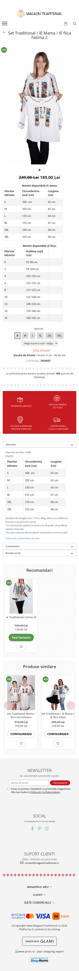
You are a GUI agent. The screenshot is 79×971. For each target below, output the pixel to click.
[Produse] (5, 24)
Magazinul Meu (38, 887)
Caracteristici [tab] (13, 546)
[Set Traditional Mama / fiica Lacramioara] (21, 692)
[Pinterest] (39, 828)
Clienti (38, 895)
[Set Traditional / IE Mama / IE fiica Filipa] (58, 692)
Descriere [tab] (11, 444)
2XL (49, 335)
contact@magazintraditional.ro (41, 863)
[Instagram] (47, 828)
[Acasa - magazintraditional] (39, 13)
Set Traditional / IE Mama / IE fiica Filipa (58, 715)
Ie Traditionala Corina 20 (21, 617)
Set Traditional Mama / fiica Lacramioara (21, 715)
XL (40, 335)
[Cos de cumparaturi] (66, 23)
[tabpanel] (39, 105)
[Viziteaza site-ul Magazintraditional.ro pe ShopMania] (39, 960)
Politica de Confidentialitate (45, 792)
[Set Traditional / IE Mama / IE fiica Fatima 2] (39, 105)
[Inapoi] (3, 32)
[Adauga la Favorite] (21, 647)
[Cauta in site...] (75, 23)
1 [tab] (39, 170)
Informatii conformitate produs (23, 538)
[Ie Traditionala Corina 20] (21, 596)
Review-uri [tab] (13, 553)
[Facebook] (32, 828)
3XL (59, 335)
